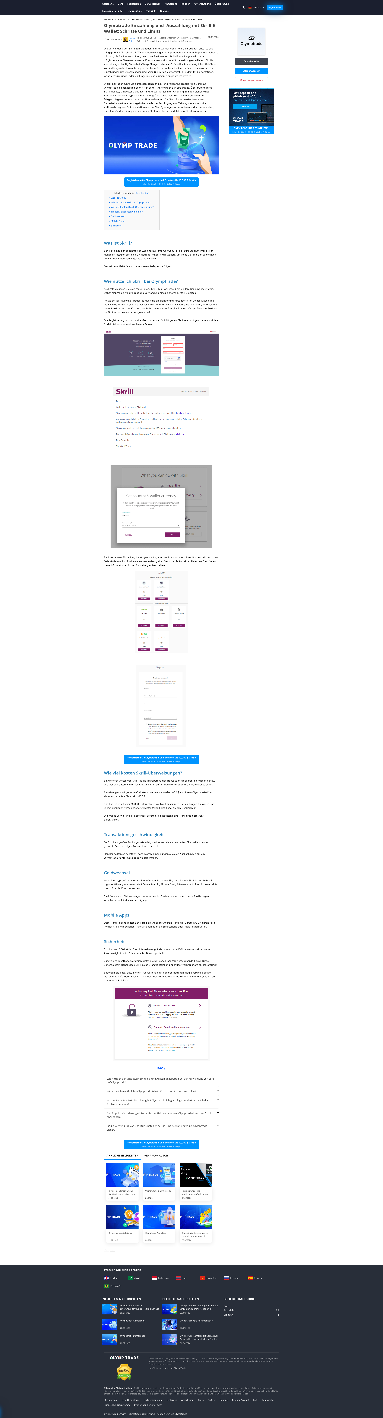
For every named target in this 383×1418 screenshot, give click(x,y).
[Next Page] (112, 1249)
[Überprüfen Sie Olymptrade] (159, 1175)
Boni (120, 3)
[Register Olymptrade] (251, 106)
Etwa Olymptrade (131, 1400)
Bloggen (164, 11)
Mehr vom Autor (156, 1155)
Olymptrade (111, 1400)
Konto (201, 1400)
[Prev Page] (106, 1249)
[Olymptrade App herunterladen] (169, 1324)
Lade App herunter (113, 11)
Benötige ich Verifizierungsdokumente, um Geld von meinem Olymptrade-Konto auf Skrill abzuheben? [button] (159, 1115)
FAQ (255, 1400)
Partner (212, 1400)
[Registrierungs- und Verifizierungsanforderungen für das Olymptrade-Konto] (196, 1175)
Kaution (185, 3)
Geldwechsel (118, 216)
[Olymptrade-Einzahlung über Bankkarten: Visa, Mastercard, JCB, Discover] (122, 1175)
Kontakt (224, 1400)
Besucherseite (251, 61)
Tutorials (151, 11)
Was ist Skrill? (118, 197)
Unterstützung (202, 3)
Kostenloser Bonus (252, 80)
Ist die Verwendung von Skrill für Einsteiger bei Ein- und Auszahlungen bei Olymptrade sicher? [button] (157, 1127)
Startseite (108, 3)
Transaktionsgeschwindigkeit (127, 211)
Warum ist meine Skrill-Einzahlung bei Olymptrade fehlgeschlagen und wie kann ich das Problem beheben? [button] (158, 1102)
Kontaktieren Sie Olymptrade (172, 1413)
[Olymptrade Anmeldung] (109, 1324)
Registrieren (134, 3)
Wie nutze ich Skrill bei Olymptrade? (131, 202)
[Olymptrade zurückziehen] (122, 1217)
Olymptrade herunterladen (148, 1404)
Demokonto (267, 1400)
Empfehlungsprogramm (117, 1404)
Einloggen (172, 1400)
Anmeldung (171, 3)
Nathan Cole (132, 39)
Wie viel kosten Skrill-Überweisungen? (132, 207)
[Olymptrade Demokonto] (109, 1339)
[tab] (161, 1081)
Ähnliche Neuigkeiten (123, 1155)
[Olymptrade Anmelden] (159, 1217)
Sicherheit (116, 225)
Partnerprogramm (153, 1400)
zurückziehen (152, 3)
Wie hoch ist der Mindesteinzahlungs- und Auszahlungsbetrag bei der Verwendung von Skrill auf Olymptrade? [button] (161, 1080)
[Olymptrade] (251, 54)
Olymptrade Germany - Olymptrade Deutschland (129, 1413)
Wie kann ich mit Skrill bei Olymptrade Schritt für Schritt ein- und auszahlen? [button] (151, 1091)
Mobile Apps (117, 221)
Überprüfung (222, 3)
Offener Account (251, 71)
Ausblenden (142, 193)
